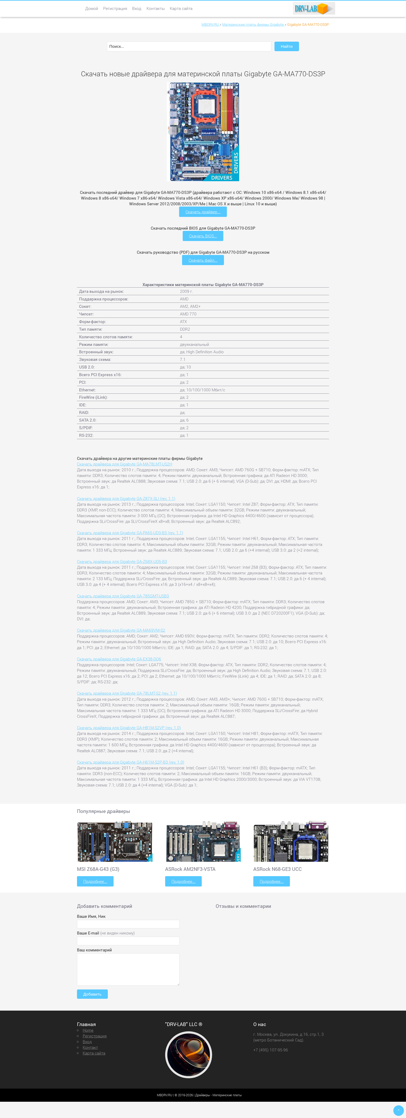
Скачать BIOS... (203, 235)
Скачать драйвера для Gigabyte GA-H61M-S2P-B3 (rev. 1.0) (130, 762)
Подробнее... (95, 881)
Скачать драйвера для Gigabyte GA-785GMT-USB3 (123, 596)
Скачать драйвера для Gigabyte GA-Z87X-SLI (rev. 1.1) (126, 498)
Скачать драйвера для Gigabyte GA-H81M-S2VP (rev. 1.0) (129, 727)
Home (88, 1030)
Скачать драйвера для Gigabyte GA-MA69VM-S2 (121, 630)
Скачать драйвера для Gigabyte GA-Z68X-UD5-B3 (122, 561)
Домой (91, 8)
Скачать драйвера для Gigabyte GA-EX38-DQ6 (119, 659)
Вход (136, 8)
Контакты (156, 8)
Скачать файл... (203, 260)
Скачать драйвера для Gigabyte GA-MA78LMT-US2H (124, 464)
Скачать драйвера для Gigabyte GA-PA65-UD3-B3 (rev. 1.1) (130, 532)
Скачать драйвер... (203, 211)
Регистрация (115, 8)
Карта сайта (181, 8)
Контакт (90, 1047)
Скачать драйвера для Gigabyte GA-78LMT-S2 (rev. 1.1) (127, 693)
